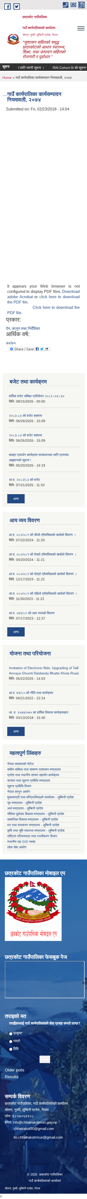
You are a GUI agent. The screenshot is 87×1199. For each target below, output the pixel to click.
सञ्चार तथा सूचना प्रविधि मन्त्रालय (28, 780)
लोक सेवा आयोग (16, 847)
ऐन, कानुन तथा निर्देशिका (23, 328)
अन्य (16, 499)
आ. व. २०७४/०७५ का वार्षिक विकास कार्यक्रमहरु (38, 712)
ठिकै (16, 1049)
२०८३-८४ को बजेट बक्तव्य (25, 416)
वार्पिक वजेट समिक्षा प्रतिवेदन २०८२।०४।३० (37, 396)
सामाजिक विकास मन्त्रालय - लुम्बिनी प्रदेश (32, 819)
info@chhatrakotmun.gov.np (35, 1122)
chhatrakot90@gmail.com (34, 1129)
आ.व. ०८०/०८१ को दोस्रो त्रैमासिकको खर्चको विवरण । (43, 574)
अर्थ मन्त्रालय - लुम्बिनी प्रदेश (25, 808)
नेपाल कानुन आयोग (18, 792)
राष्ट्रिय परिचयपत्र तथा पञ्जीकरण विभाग (32, 836)
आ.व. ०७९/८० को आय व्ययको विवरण (32, 613)
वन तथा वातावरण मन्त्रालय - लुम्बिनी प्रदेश (33, 825)
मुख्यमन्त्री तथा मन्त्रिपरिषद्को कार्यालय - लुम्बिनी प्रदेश (40, 797)
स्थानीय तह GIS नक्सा (21, 842)
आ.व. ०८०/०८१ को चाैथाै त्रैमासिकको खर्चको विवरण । (42, 535)
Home (7, 77)
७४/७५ (11, 343)
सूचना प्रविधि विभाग (19, 786)
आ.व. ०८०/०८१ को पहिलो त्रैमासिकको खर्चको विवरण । (43, 593)
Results (12, 1077)
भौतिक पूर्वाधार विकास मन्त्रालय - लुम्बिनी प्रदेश (35, 814)
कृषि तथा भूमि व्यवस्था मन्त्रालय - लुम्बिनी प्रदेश (36, 830)
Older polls (14, 1070)
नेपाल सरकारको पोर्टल (20, 764)
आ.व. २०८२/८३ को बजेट (24, 480)
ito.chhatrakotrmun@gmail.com (38, 1137)
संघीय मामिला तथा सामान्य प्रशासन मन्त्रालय (34, 769)
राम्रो (16, 1041)
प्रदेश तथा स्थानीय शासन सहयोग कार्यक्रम (33, 775)
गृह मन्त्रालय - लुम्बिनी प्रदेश (24, 803)
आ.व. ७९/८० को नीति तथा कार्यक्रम (31, 693)
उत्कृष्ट (17, 1033)
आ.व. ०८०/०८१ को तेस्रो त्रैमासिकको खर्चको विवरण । (42, 554)
